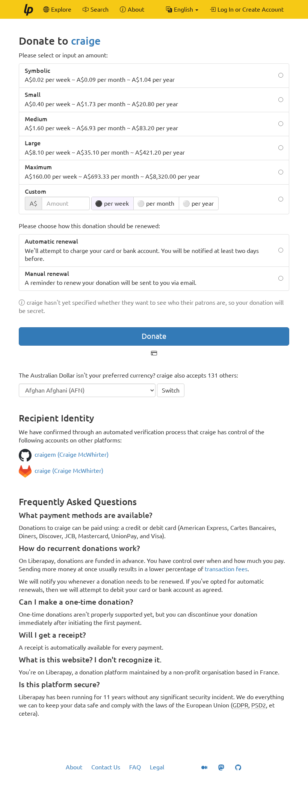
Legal (157, 767)
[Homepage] (28, 9)
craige (86, 41)
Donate (154, 336)
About (74, 767)
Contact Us (105, 767)
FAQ (135, 767)
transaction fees (226, 569)
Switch (171, 390)
